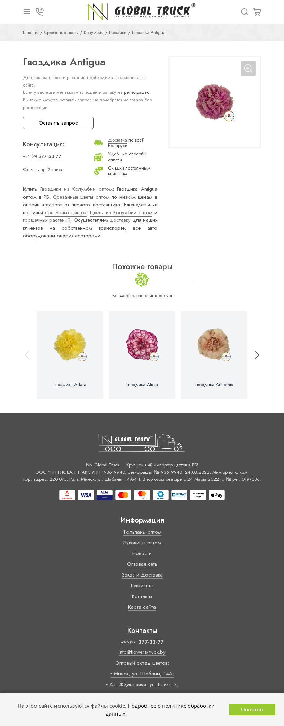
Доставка (117, 140)
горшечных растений (46, 220)
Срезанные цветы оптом (81, 197)
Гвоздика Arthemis (214, 385)
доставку (120, 220)
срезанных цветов (66, 212)
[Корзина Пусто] (257, 12)
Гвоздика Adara (70, 385)
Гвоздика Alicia (142, 385)
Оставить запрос (58, 123)
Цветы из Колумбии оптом (121, 212)
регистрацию (136, 92)
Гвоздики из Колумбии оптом (76, 189)
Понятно (252, 709)
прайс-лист (51, 169)
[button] (254, 355)
